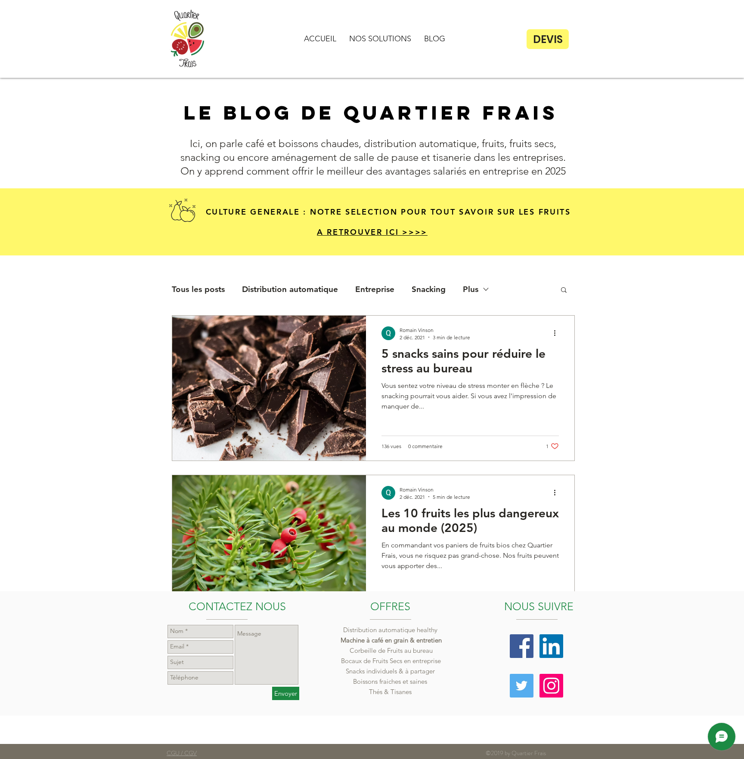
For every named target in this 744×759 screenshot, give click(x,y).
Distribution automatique (290, 289)
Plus (470, 289)
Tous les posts (198, 289)
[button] (380, 39)
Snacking (429, 289)
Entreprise (374, 289)
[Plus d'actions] (557, 333)
